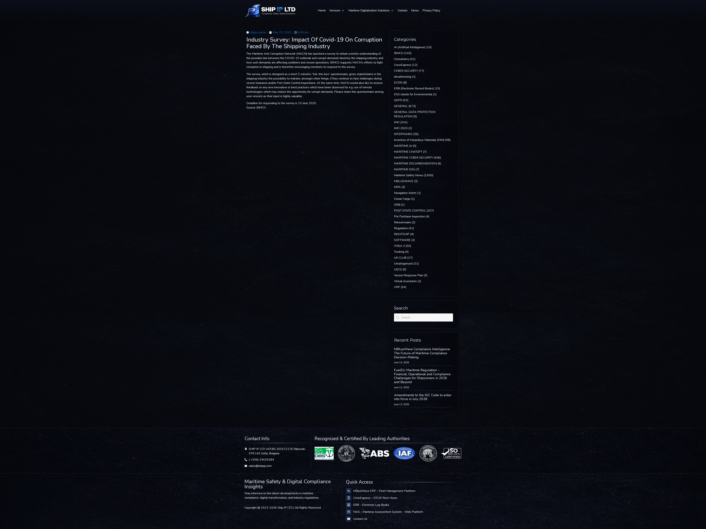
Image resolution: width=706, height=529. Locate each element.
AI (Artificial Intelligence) (409, 47)
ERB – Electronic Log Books (371, 505)
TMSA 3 (399, 246)
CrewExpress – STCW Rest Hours (375, 498)
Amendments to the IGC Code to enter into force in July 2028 (423, 397)
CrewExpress (402, 65)
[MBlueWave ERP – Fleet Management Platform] (348, 491)
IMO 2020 (401, 128)
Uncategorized (403, 264)
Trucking (399, 252)
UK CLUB (400, 258)
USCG (398, 269)
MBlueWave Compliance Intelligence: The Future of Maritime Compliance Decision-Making (422, 353)
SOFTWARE (402, 240)
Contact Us (360, 519)
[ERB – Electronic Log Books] (348, 505)
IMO (397, 122)
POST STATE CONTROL (410, 211)
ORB (397, 205)
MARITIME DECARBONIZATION (415, 163)
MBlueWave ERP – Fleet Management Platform (384, 491)
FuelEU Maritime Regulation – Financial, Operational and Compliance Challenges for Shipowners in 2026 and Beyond (422, 376)
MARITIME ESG (404, 169)
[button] (337, 10)
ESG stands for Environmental (413, 94)
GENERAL (401, 106)
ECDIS (398, 83)
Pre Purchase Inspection (409, 216)
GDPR (398, 100)
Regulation (401, 228)
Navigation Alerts (405, 193)
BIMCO (398, 53)
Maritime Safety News (408, 175)
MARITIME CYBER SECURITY (413, 158)
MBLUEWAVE (403, 181)
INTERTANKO (403, 134)
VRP (397, 287)
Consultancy (401, 59)
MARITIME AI (403, 146)
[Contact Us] (348, 519)
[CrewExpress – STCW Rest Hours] (348, 498)
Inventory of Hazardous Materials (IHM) (419, 140)
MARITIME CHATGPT (408, 152)
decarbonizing (402, 77)
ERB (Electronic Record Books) (414, 88)
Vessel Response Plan (408, 275)
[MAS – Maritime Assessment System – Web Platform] (348, 512)
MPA (397, 187)
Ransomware (402, 222)
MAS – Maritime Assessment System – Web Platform (388, 512)
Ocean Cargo (402, 199)
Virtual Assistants (405, 281)
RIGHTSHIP (401, 234)
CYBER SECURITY (406, 71)
